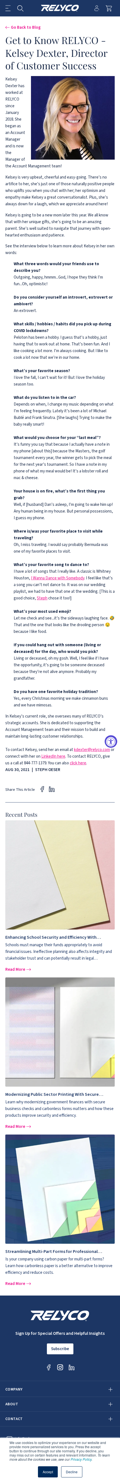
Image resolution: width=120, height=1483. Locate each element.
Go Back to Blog (26, 27)
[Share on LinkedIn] (52, 789)
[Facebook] (49, 1367)
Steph (42, 598)
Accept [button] (48, 1471)
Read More (15, 969)
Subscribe (60, 1349)
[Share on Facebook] (42, 789)
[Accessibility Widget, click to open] (111, 741)
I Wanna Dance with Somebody (57, 578)
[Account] (96, 8)
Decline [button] (72, 1471)
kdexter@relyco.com (92, 750)
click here (78, 763)
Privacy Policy (81, 1459)
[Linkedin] (72, 1367)
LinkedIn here (53, 756)
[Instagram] (60, 1367)
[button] (8, 8)
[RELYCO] (60, 8)
